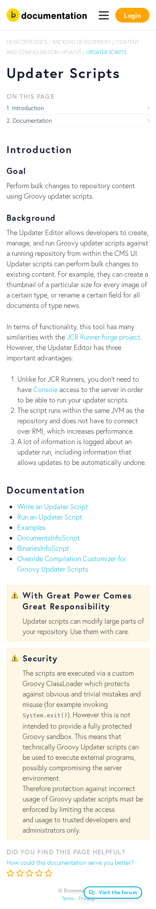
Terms (68, 898)
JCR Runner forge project (103, 336)
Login (132, 15)
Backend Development (81, 42)
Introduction (28, 108)
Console (45, 389)
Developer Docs (26, 42)
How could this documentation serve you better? (70, 862)
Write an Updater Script (52, 506)
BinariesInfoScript (43, 548)
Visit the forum (118, 892)
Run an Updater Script (49, 516)
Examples (31, 527)
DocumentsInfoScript (48, 537)
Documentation (32, 120)
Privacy (86, 898)
